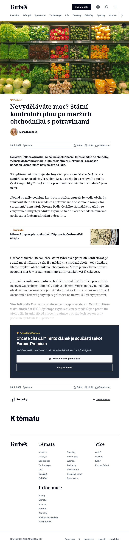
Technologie (55, 15)
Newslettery (73, 469)
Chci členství (82, 7)
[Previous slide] (7, 15)
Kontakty (43, 513)
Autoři (98, 452)
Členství (42, 500)
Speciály (101, 15)
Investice (14, 15)
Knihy (98, 461)
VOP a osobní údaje (48, 517)
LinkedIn (102, 539)
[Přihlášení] (98, 7)
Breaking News (74, 474)
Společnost (40, 15)
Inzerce (42, 504)
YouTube (114, 539)
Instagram (89, 539)
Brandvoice (72, 478)
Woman (113, 15)
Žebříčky (89, 15)
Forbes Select (102, 465)
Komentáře (72, 456)
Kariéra (42, 508)
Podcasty (71, 465)
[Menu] (115, 7)
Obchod (99, 456)
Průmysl (27, 15)
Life (67, 15)
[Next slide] (122, 15)
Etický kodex (45, 521)
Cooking (77, 15)
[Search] (107, 7)
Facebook (70, 539)
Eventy (42, 495)
